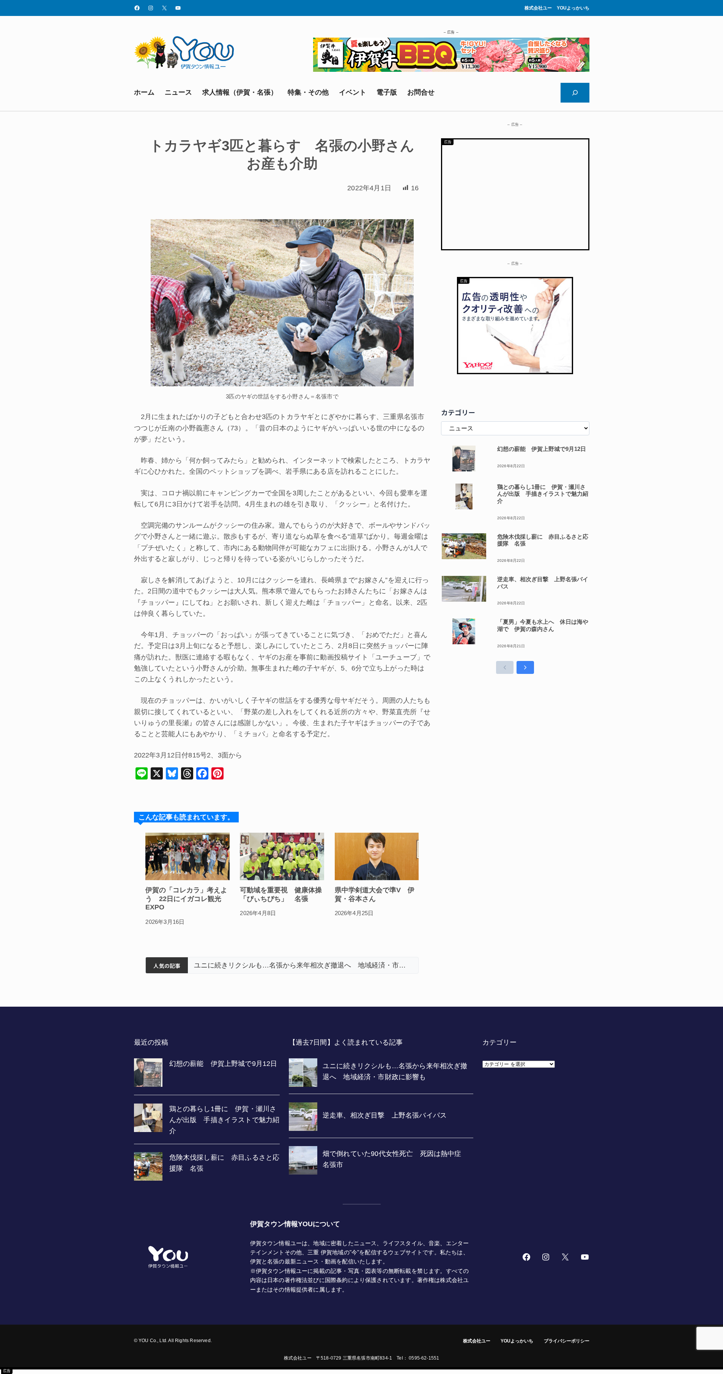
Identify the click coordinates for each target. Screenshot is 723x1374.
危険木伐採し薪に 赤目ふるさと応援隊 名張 (542, 540)
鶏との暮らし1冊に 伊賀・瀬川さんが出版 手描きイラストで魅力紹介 (542, 494)
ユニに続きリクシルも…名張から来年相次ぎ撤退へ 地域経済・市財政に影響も (303, 965)
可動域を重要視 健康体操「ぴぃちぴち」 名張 (281, 894)
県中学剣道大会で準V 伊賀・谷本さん (374, 894)
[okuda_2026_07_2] (451, 69)
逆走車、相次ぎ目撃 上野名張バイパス (542, 583)
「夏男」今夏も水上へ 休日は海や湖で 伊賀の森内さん (542, 625)
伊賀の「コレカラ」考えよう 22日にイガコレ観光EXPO (186, 898)
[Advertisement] (515, 192)
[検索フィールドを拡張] (575, 93)
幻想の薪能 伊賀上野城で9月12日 (541, 449)
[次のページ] (525, 667)
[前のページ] (505, 667)
